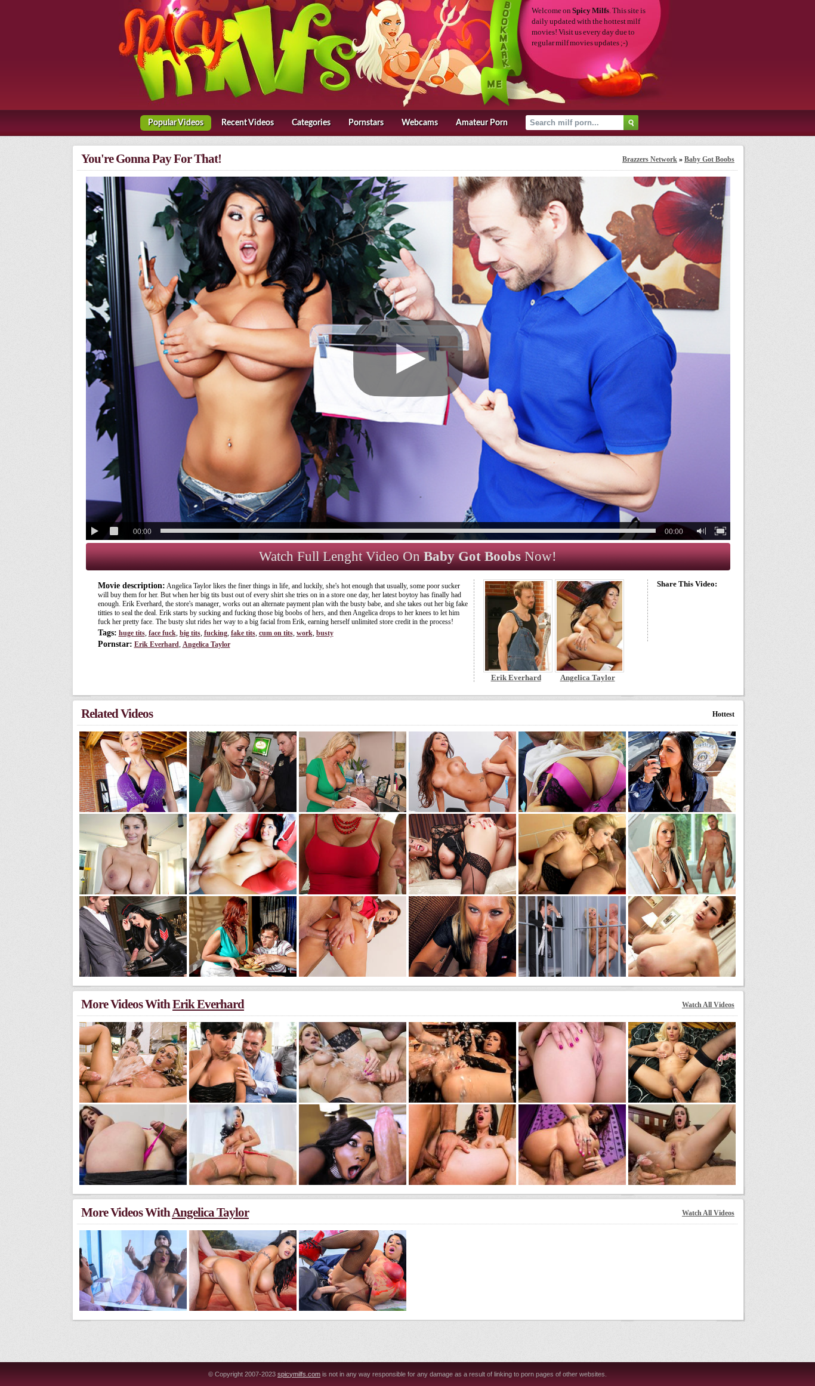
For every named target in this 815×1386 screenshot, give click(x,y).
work (305, 633)
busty (325, 633)
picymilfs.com (298, 1374)
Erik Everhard (156, 644)
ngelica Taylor (206, 644)
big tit (190, 633)
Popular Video (175, 123)
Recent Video (247, 123)
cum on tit (276, 633)
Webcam (420, 123)
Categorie (311, 123)
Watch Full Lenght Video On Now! (408, 556)
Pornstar (366, 123)
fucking (215, 633)
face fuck (162, 633)
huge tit (132, 633)
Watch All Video (708, 1005)
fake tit (243, 633)
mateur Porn (482, 123)
